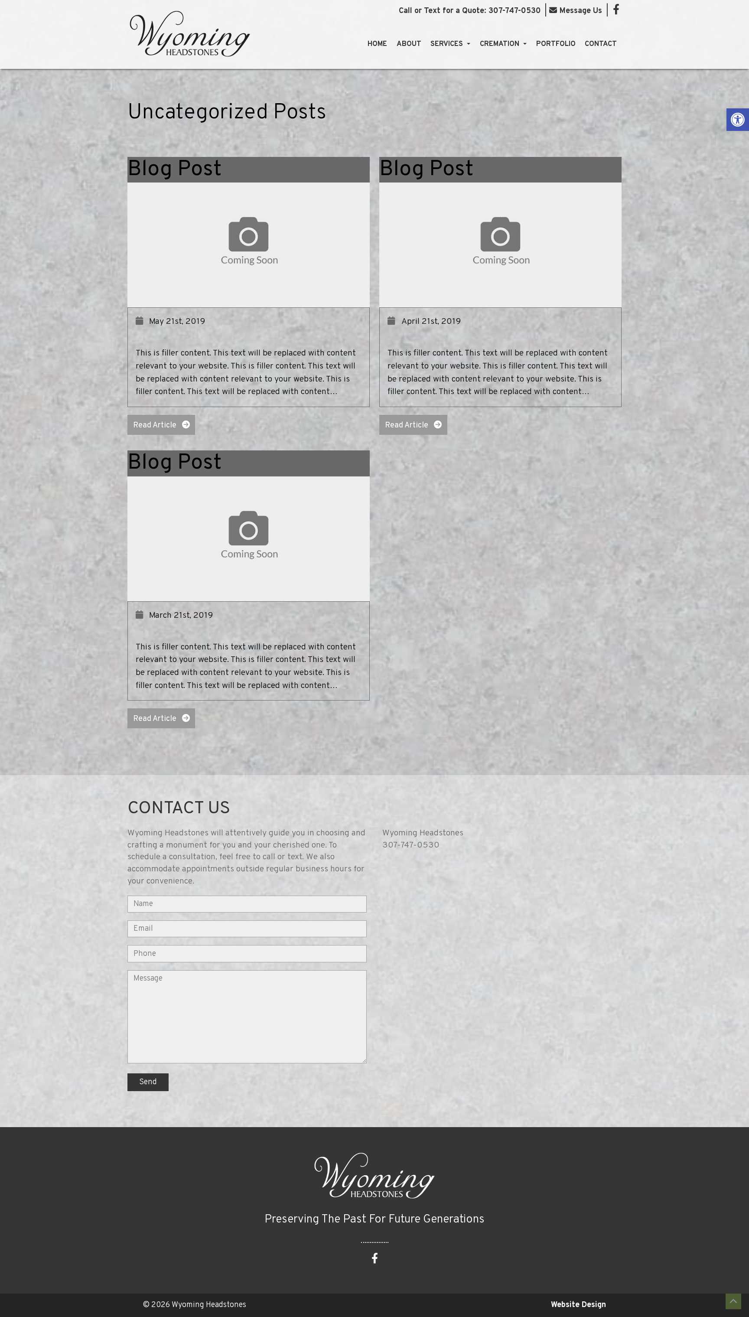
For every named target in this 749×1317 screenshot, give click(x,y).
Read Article (155, 425)
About (409, 44)
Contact (601, 44)
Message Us (581, 10)
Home (377, 44)
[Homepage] (189, 65)
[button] (737, 119)
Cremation (500, 44)
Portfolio (556, 44)
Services (447, 44)
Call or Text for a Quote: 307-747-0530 (470, 11)
